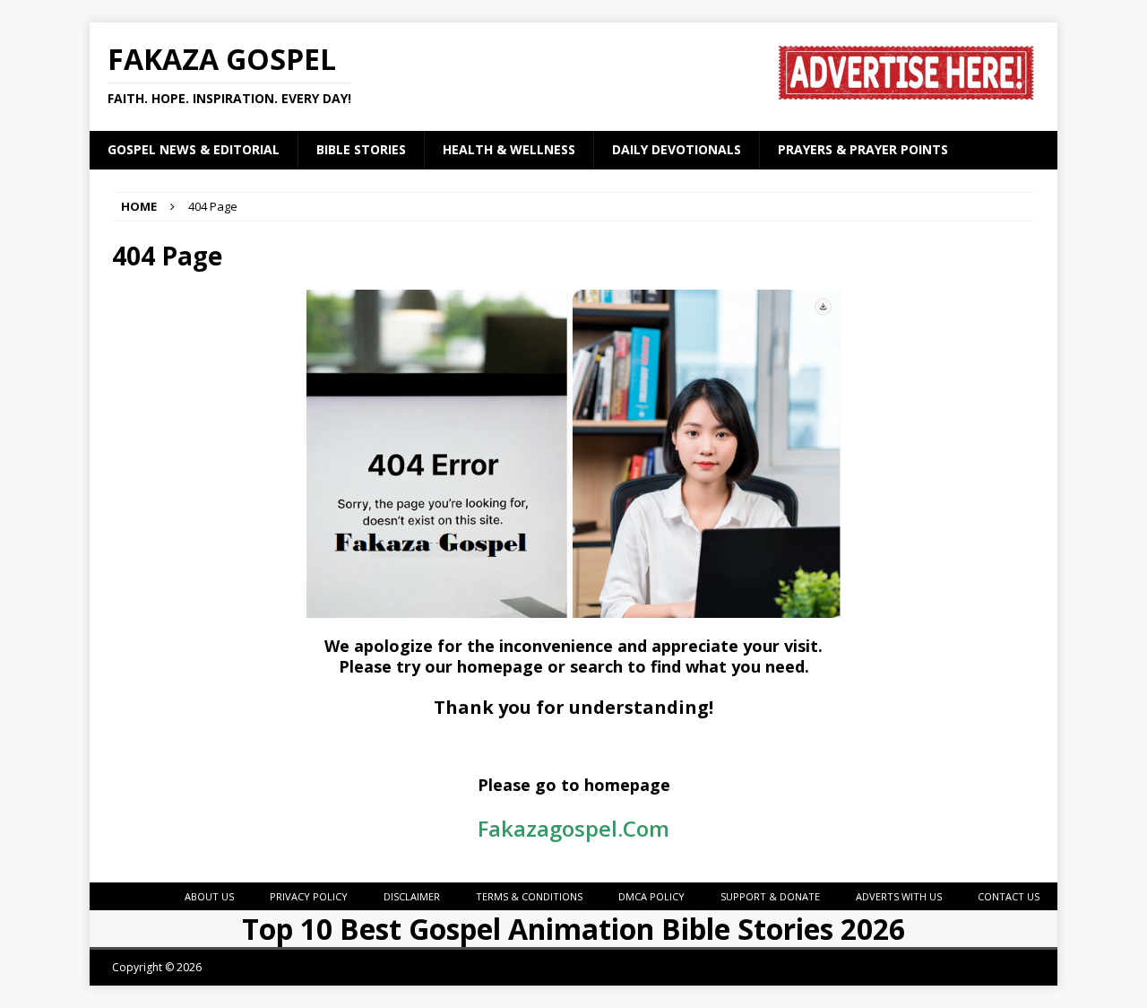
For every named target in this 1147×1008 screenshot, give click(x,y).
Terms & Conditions (529, 896)
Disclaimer (412, 896)
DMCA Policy (651, 896)
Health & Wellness (509, 149)
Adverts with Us (899, 896)
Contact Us (1008, 896)
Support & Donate (770, 896)
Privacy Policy (309, 896)
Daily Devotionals (676, 149)
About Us (209, 896)
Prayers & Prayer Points (863, 149)
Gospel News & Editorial (194, 149)
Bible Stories (361, 149)
